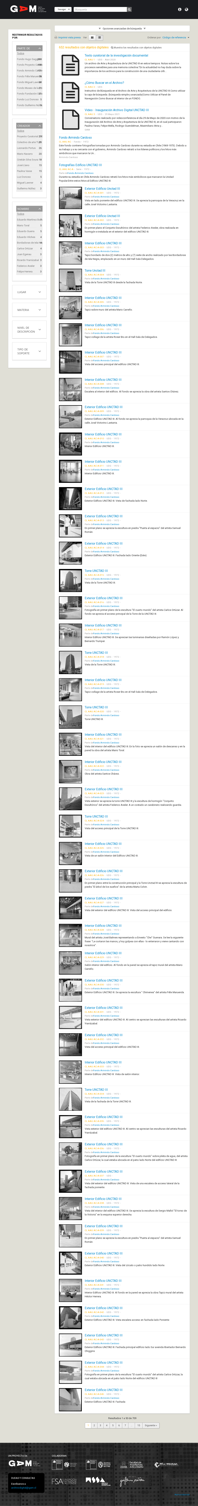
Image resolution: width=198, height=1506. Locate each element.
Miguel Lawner (25, 182)
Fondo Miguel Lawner (26, 82)
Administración (182, 1494)
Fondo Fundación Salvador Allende (26, 93)
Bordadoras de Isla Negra (26, 242)
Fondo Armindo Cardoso (26, 70)
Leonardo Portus (26, 148)
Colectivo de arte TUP (26, 142)
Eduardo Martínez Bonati (26, 219)
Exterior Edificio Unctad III (102, 189)
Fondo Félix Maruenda (26, 76)
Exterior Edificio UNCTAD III (104, 407)
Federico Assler (26, 265)
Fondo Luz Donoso (26, 99)
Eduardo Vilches (26, 237)
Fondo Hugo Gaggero (26, 59)
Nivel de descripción (26, 329)
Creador (23, 125)
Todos (20, 53)
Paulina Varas (24, 171)
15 (138, 1425)
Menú (179, 9)
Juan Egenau (24, 254)
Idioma (186, 9)
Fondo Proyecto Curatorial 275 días (26, 64)
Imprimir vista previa (69, 37)
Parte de (23, 48)
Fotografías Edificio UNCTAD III (80, 165)
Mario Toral (23, 225)
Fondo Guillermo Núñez (26, 105)
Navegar (62, 9)
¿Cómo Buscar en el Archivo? (104, 83)
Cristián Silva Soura (26, 159)
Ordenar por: (154, 37)
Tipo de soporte (23, 350)
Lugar (21, 291)
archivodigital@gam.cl (23, 1487)
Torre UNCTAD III (96, 571)
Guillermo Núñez (26, 188)
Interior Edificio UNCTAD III (103, 243)
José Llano (23, 165)
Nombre (23, 208)
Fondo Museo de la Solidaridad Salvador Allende (26, 88)
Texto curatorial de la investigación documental (116, 55)
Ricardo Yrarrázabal (26, 260)
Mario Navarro (25, 153)
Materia (23, 309)
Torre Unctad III (95, 270)
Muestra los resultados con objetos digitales (137, 47)
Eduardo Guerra (25, 231)
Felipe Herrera (24, 271)
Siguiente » (151, 1425)
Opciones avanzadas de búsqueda (122, 28)
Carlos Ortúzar (25, 248)
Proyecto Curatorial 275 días (26, 136)
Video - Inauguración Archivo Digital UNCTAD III (117, 110)
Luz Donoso (24, 176)
